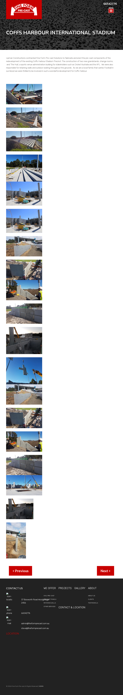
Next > (106, 571)
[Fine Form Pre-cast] (24, 9)
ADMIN (41, 686)
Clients (91, 599)
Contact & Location (71, 607)
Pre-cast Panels (50, 599)
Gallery (79, 588)
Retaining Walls (50, 603)
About (92, 588)
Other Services (49, 606)
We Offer (50, 588)
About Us (91, 596)
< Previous (20, 571)
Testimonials (93, 603)
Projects (65, 588)
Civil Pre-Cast (49, 596)
